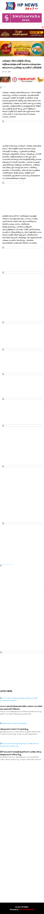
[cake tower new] (6, 564)
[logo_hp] (22, 653)
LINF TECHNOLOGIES (26, 909)
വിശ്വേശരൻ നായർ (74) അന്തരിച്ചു (14, 729)
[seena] (3, 86)
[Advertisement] (22, 626)
